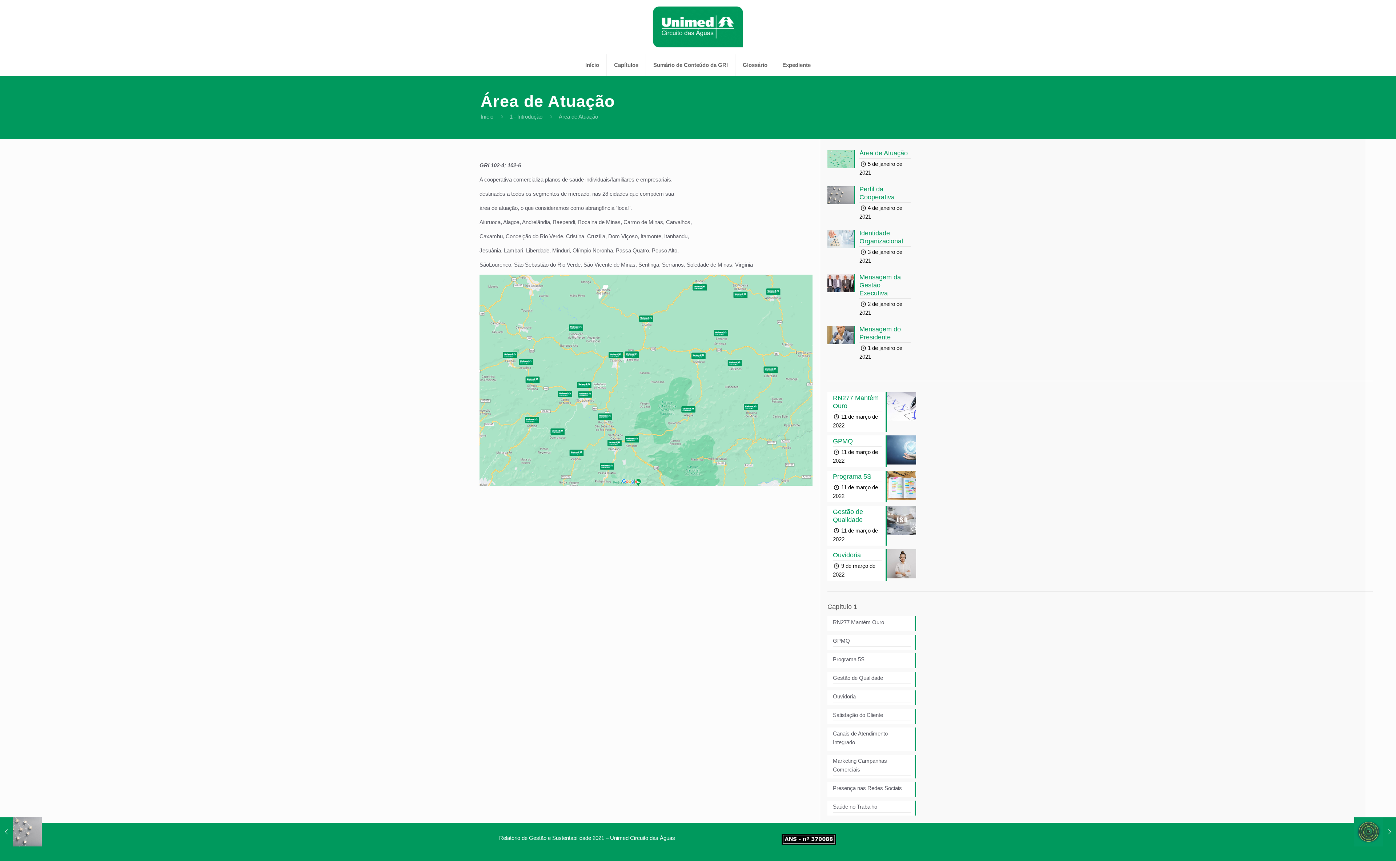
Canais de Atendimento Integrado (860, 737)
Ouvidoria (844, 696)
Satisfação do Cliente (858, 715)
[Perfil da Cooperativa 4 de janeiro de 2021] (21, 831)
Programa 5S (849, 659)
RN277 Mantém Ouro (858, 622)
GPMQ (841, 641)
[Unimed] (698, 27)
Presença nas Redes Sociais (867, 788)
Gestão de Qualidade (858, 678)
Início (487, 116)
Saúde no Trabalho (855, 807)
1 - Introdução (526, 116)
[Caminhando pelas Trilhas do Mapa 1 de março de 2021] (1375, 831)
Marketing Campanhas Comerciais (860, 765)
